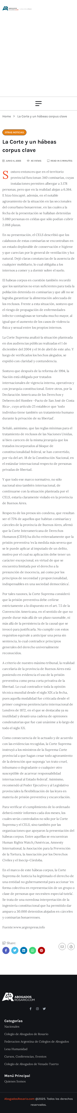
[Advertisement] (38, 51)
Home (7, 116)
